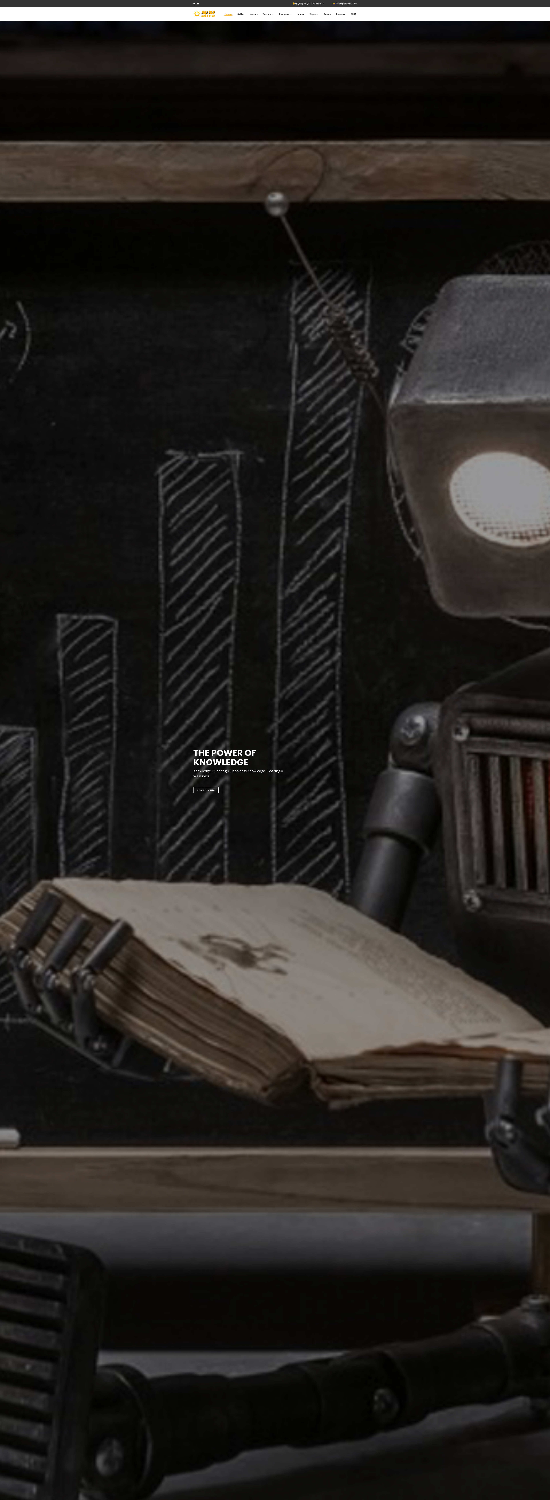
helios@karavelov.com (346, 3)
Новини (301, 14)
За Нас (240, 14)
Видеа (313, 14)
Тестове (267, 14)
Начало (228, 14)
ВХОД (353, 14)
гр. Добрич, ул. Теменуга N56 (309, 3)
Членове (253, 14)
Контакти (340, 14)
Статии (327, 14)
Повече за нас (206, 783)
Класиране (284, 14)
